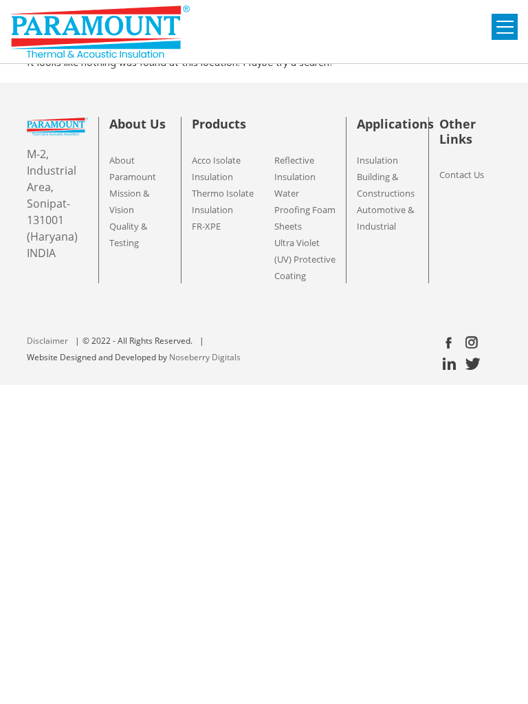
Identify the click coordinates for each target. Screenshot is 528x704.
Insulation (377, 160)
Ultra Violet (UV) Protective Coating (305, 259)
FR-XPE (206, 226)
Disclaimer (47, 340)
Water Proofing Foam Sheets (305, 209)
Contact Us (461, 174)
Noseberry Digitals (205, 357)
